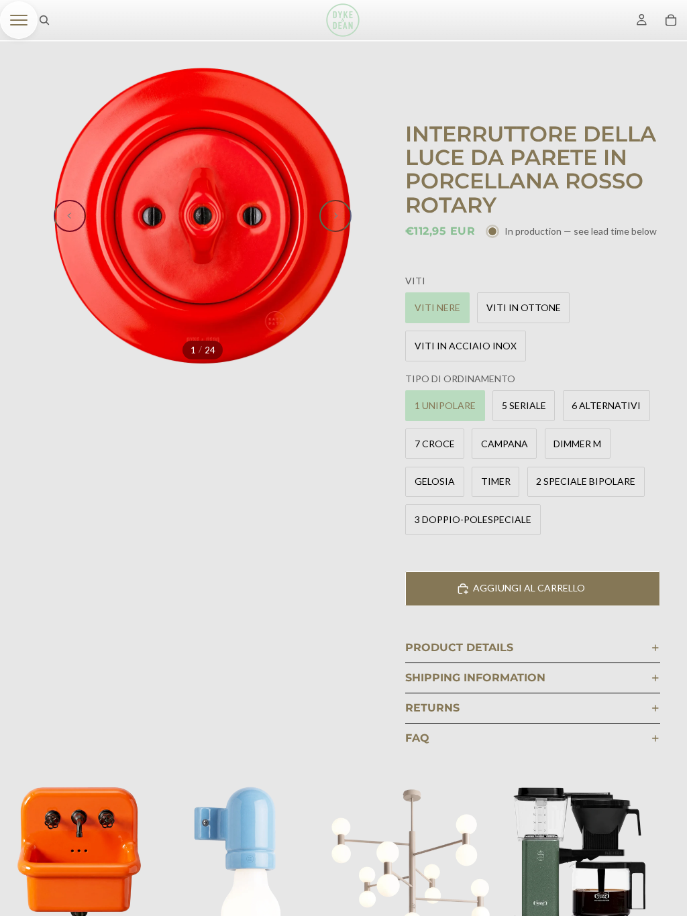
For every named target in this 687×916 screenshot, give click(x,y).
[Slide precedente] (70, 216)
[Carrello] (671, 20)
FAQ (417, 738)
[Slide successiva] (335, 216)
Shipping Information (475, 677)
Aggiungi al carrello (529, 587)
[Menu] (19, 20)
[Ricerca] (44, 20)
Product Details (459, 647)
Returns (432, 707)
